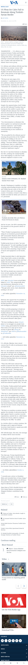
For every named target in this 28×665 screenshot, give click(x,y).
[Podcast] (20, 640)
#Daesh (21, 322)
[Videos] (10, 663)
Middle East (5, 6)
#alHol (3, 326)
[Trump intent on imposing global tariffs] (14, 569)
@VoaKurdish (7, 333)
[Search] (23, 663)
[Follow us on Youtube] (9, 640)
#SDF (2, 280)
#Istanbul (11, 280)
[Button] (25, 24)
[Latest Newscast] (4, 663)
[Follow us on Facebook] (2, 640)
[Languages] (17, 663)
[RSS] (16, 640)
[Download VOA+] (14, 621)
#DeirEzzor (4, 331)
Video (4, 559)
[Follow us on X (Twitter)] (6, 640)
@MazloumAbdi (20, 286)
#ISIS (8, 282)
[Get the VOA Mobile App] (14, 601)
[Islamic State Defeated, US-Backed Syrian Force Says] (14, 168)
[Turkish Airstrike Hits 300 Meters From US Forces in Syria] (14, 207)
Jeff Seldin (5, 18)
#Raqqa (16, 329)
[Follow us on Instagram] (13, 640)
